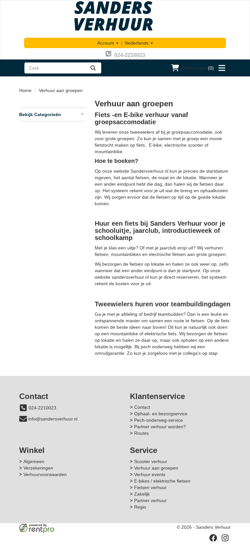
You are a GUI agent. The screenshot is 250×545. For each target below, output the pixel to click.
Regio (140, 507)
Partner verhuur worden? (160, 426)
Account (106, 43)
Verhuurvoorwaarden (45, 474)
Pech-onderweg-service (158, 420)
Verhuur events (149, 474)
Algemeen (33, 461)
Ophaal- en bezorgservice (161, 413)
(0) (197, 68)
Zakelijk (142, 494)
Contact (142, 407)
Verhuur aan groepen (156, 468)
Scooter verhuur (150, 461)
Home (25, 90)
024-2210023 (42, 407)
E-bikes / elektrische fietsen (162, 481)
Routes (141, 433)
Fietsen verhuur (150, 487)
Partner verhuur (150, 500)
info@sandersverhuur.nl (52, 418)
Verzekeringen (38, 468)
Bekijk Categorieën (40, 114)
